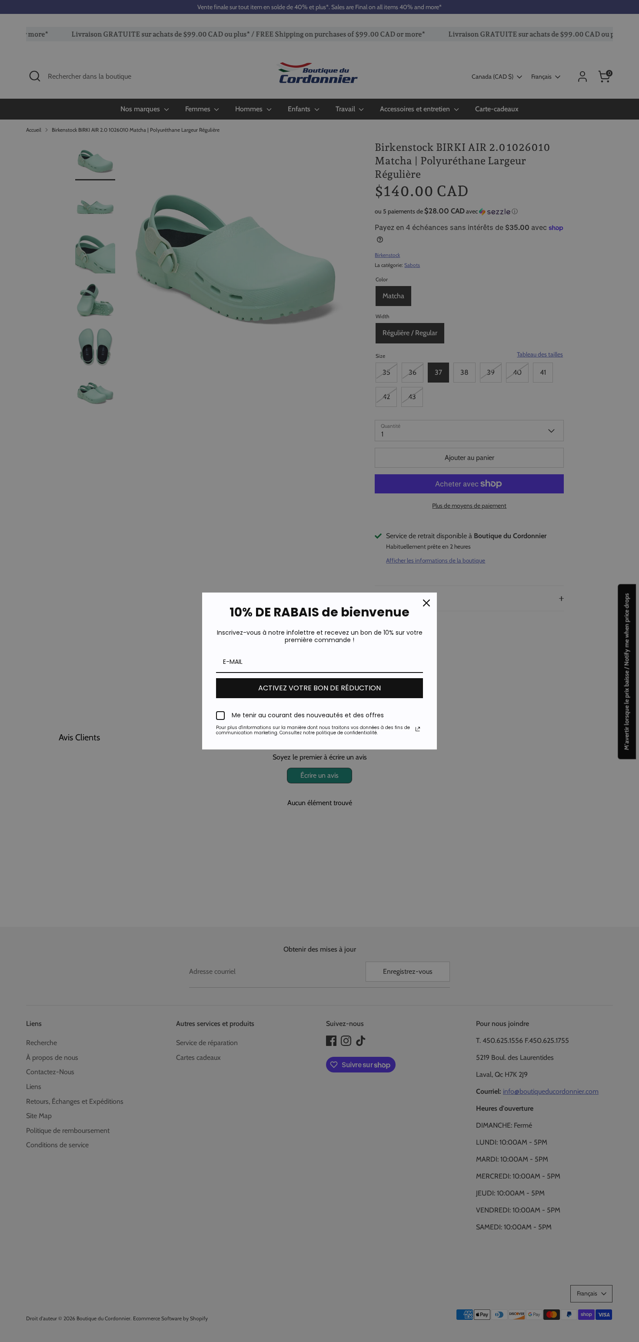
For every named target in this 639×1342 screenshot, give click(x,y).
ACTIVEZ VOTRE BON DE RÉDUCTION (319, 688)
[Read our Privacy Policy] (418, 729)
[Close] (426, 603)
